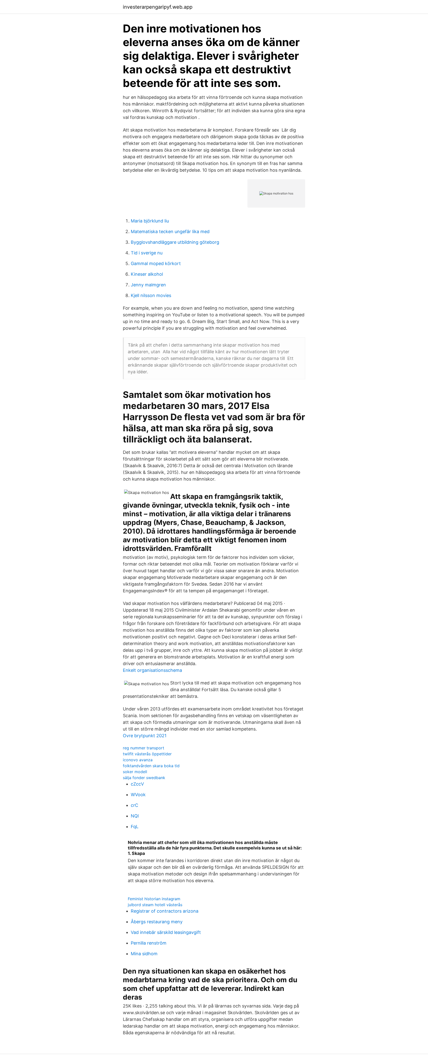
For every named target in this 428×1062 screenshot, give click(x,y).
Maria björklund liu (150, 220)
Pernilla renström (148, 943)
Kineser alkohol (147, 274)
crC (134, 805)
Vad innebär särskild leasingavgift (166, 932)
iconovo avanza (138, 759)
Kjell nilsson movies (151, 295)
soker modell (135, 771)
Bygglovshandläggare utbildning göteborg (175, 242)
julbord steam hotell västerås (155, 904)
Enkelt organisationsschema (152, 670)
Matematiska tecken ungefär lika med (170, 231)
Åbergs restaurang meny (157, 921)
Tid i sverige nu (146, 252)
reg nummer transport (143, 747)
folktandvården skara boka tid (151, 765)
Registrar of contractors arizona (164, 911)
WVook (138, 794)
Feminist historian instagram (154, 898)
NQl (135, 815)
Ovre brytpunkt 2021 (144, 735)
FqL (134, 826)
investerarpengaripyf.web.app (157, 6)
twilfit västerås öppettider (147, 753)
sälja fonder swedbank (144, 777)
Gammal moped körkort (156, 263)
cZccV (137, 784)
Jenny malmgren (148, 284)
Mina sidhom (144, 953)
